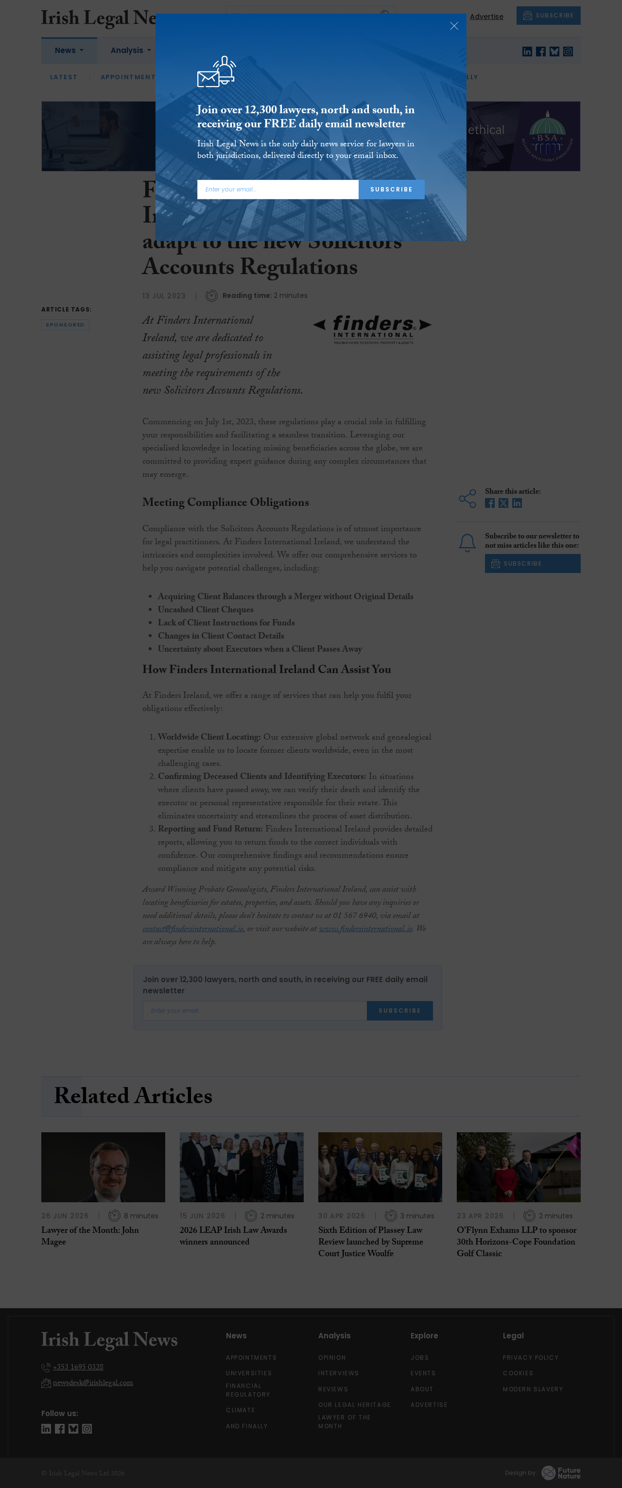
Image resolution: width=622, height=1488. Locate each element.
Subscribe (391, 189)
